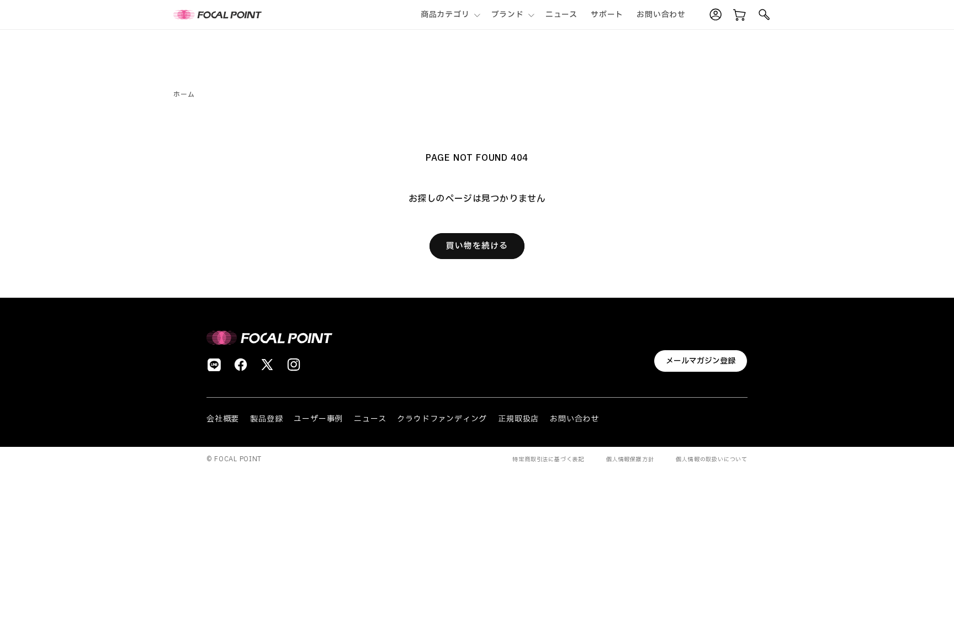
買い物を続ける (477, 246)
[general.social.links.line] (214, 364)
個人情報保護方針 (630, 459)
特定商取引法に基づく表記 (548, 459)
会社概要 (222, 419)
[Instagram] (293, 364)
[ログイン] (715, 15)
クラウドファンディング (442, 419)
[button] (449, 14)
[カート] (740, 15)
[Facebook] (240, 364)
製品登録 (266, 419)
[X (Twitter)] (267, 364)
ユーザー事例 (318, 419)
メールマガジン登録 (700, 361)
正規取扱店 (518, 419)
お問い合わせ (574, 419)
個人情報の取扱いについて (712, 459)
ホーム (183, 94)
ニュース (370, 419)
